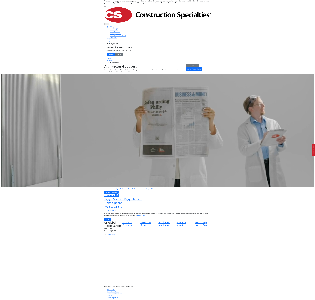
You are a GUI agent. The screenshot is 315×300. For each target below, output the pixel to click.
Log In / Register (112, 38)
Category (110, 60)
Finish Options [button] (113, 203)
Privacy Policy (111, 290)
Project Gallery (144, 189)
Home (109, 58)
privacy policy (141, 216)
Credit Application (115, 34)
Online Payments (115, 32)
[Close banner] (105, 6)
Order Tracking (114, 30)
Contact (109, 26)
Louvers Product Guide (194, 69)
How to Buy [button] (201, 222)
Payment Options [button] (112, 28)
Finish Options (132, 189)
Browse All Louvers (192, 66)
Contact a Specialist (111, 192)
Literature (154, 189)
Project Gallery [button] (113, 206)
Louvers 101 (109, 189)
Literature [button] (110, 210)
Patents (109, 296)
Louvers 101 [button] (111, 195)
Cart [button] (108, 42)
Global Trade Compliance (114, 294)
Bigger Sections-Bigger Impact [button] (123, 199)
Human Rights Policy (113, 298)
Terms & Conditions (113, 292)
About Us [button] (181, 222)
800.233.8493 (111, 234)
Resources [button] (145, 222)
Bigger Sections (120, 189)
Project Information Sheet (118, 36)
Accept (107, 219)
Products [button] (127, 222)
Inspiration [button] (164, 222)
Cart (108, 40)
